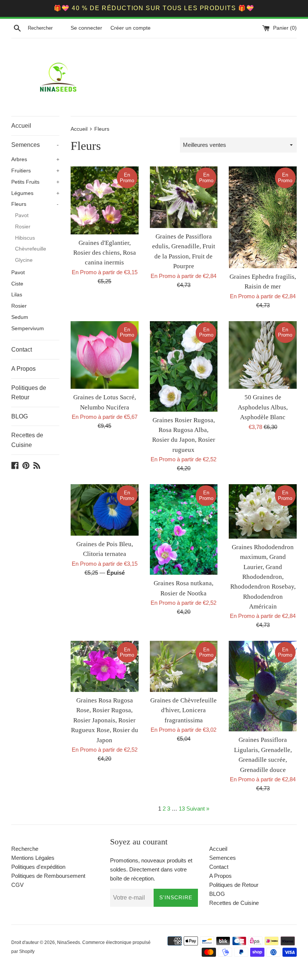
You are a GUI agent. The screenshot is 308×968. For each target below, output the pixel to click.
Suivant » (197, 808)
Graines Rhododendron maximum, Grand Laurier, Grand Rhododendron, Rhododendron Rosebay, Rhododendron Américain (263, 577)
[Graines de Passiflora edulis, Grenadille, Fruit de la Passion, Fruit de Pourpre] (184, 197)
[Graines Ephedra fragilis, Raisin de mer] (263, 217)
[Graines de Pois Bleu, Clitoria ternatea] (105, 510)
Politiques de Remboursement (48, 876)
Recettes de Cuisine (27, 440)
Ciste (17, 284)
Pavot (22, 215)
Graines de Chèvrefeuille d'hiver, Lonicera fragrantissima (183, 710)
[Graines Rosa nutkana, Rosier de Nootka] (184, 529)
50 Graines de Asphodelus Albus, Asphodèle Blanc (263, 407)
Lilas (16, 294)
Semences (35, 145)
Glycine (24, 260)
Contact (21, 349)
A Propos (23, 368)
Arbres (35, 159)
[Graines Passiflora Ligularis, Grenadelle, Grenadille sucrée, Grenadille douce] (263, 686)
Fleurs (35, 204)
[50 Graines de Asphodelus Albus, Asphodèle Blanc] (263, 355)
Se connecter (86, 28)
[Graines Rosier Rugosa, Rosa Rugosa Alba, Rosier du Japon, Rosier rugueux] (184, 366)
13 (182, 808)
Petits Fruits (35, 182)
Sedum (19, 317)
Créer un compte (130, 28)
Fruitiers (35, 171)
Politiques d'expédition (38, 867)
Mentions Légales (32, 858)
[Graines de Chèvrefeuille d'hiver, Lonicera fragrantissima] (184, 666)
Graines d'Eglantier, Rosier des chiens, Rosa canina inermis (104, 252)
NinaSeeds (68, 942)
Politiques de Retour (28, 393)
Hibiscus (25, 238)
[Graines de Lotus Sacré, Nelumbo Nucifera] (105, 355)
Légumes (35, 193)
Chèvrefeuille (30, 249)
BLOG (19, 416)
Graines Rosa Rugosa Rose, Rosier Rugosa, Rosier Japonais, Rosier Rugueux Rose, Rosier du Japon (104, 720)
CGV (17, 885)
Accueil (21, 125)
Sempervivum (27, 328)
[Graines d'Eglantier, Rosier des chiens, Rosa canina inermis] (105, 200)
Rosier (22, 227)
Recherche (24, 849)
